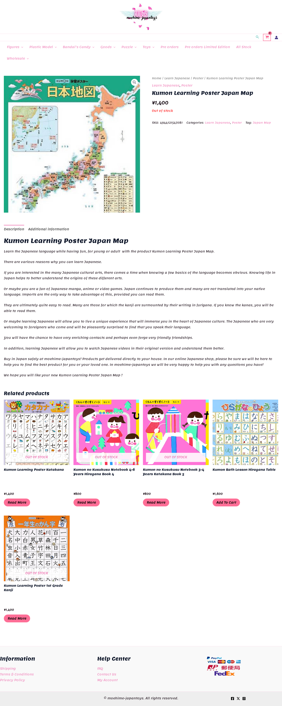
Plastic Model (41, 47)
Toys (147, 47)
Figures (13, 47)
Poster (198, 78)
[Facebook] (232, 698)
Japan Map (262, 122)
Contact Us (106, 674)
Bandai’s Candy (77, 47)
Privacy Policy (12, 680)
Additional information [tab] (48, 229)
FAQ (100, 668)
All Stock (243, 47)
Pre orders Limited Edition (207, 47)
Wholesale (16, 58)
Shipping (8, 668)
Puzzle (127, 47)
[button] (257, 37)
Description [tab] (14, 229)
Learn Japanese (177, 78)
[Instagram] (244, 698)
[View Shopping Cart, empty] (267, 37)
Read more (17, 502)
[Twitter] (238, 698)
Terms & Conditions (17, 674)
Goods (106, 47)
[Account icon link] (276, 37)
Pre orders (170, 47)
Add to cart (226, 502)
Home (156, 78)
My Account (107, 680)
